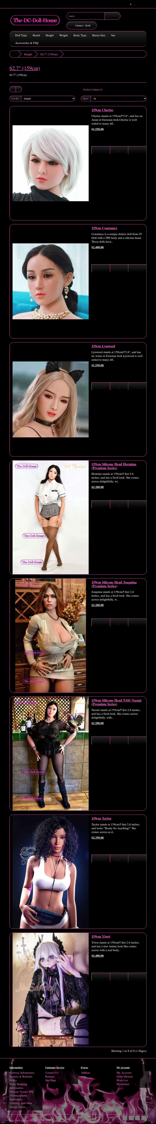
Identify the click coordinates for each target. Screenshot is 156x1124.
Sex (113, 35)
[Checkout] (143, 4)
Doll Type (21, 35)
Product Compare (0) (92, 89)
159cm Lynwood (103, 346)
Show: (86, 98)
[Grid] (19, 89)
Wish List (122, 1080)
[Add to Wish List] (119, 150)
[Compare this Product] (137, 150)
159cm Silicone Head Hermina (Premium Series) (114, 466)
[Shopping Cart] (139, 4)
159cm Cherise (102, 109)
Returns (49, 1076)
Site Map (50, 1080)
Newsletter (123, 1084)
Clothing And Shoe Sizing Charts (21, 1105)
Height (50, 35)
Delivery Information (22, 1072)
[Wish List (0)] (134, 4)
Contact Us (51, 1072)
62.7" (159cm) (49, 54)
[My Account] (129, 4)
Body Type (80, 35)
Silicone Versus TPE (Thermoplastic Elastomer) (21, 1095)
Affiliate (85, 1072)
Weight (63, 35)
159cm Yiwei (101, 936)
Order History (125, 1076)
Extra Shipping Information (18, 1086)
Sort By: (15, 98)
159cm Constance (104, 228)
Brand (36, 35)
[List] (13, 89)
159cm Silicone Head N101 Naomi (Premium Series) (116, 702)
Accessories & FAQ (26, 43)
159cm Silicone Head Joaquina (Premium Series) (114, 584)
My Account (124, 1072)
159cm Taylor (101, 818)
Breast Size (98, 35)
